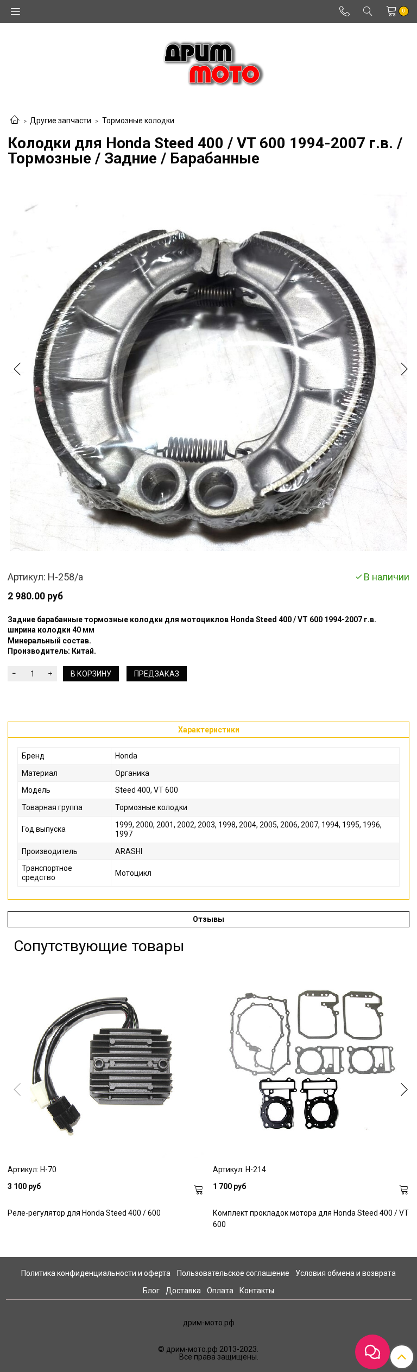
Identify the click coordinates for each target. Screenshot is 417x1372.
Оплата (220, 1290)
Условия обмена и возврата (345, 1273)
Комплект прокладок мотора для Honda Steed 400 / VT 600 (311, 1219)
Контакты (256, 1290)
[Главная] (15, 120)
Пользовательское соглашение (233, 1273)
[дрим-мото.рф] (209, 60)
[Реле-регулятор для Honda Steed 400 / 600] (106, 1060)
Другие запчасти (60, 120)
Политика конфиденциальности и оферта (95, 1273)
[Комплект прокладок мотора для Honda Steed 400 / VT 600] (311, 1060)
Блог (151, 1290)
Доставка (183, 1290)
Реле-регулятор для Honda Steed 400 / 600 (84, 1213)
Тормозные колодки (138, 120)
